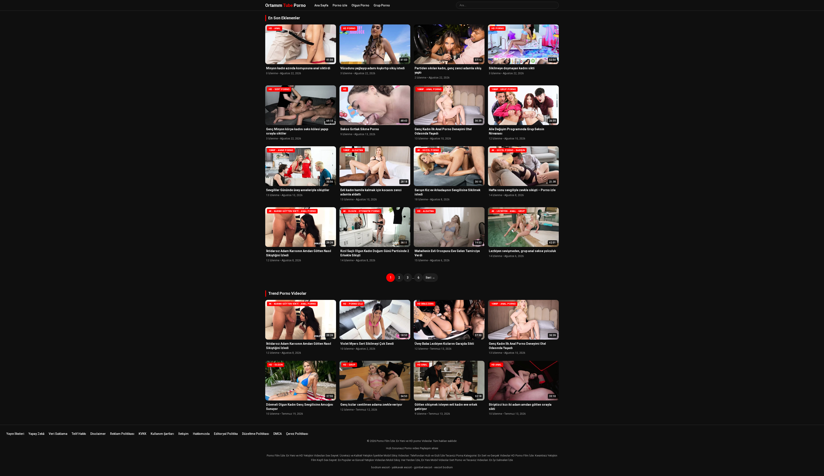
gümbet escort (423, 467)
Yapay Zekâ (36, 433)
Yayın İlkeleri (15, 433)
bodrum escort (380, 467)
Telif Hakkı (79, 433)
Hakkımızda (201, 433)
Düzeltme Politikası (255, 433)
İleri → (430, 277)
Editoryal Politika (226, 433)
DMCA (277, 433)
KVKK (142, 433)
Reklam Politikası (122, 433)
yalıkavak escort (402, 467)
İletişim (183, 433)
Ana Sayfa (321, 5)
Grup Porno (382, 5)
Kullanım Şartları (162, 433)
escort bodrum (443, 467)
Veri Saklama (58, 433)
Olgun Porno (360, 5)
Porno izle (340, 5)
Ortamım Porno (285, 5)
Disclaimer (98, 433)
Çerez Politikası (297, 433)
